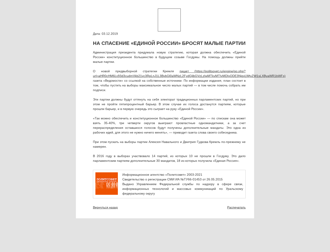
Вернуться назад (105, 207)
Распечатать (236, 207)
